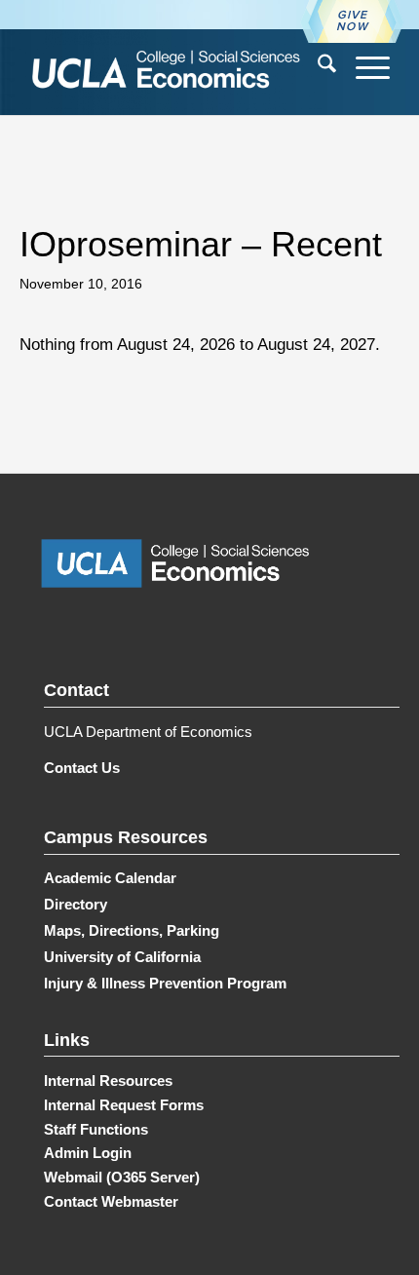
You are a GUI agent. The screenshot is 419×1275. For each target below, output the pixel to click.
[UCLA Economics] (175, 71)
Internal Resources (108, 1080)
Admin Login (88, 1152)
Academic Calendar (110, 877)
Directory (75, 904)
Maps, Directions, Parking (131, 930)
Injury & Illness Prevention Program (165, 983)
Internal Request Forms (124, 1105)
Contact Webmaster (111, 1201)
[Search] (317, 67)
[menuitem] (317, 67)
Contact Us (82, 767)
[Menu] (363, 67)
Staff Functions (96, 1129)
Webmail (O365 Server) (122, 1177)
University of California (122, 956)
